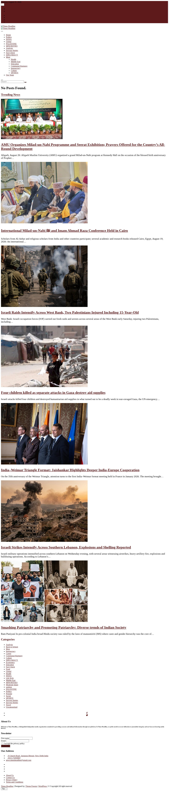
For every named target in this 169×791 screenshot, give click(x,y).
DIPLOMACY (12, 55)
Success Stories (12, 50)
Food (8, 669)
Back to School (12, 647)
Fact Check (10, 53)
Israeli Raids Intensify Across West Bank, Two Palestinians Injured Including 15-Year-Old (70, 312)
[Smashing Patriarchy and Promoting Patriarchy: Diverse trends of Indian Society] (44, 621)
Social (8, 696)
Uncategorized (11, 707)
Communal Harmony (19, 66)
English (9, 9)
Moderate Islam (12, 685)
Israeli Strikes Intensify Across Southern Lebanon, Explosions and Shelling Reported (66, 547)
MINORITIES (11, 46)
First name (5, 738)
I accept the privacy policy (13, 743)
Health (13, 59)
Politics (9, 37)
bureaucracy (15, 68)
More (8, 57)
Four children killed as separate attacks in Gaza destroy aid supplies (53, 393)
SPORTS (14, 73)
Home (8, 35)
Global (8, 42)
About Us (10, 775)
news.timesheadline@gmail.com (18, 760)
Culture (14, 70)
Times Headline (7, 786)
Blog (8, 649)
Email (3, 741)
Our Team (10, 75)
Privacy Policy (11, 780)
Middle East (15, 62)
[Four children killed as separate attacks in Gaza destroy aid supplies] (44, 386)
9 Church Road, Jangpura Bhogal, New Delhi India (27, 756)
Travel (8, 705)
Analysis (9, 48)
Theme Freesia (31, 786)
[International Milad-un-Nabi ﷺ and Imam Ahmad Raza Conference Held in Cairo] (44, 223)
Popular (9, 694)
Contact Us (10, 778)
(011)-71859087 (14, 758)
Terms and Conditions (14, 782)
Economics (10, 662)
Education (15, 64)
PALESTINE (11, 44)
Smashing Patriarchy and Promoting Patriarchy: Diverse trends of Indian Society (63, 627)
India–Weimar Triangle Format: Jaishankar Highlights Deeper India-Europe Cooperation (70, 470)
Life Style (10, 678)
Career (8, 654)
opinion (9, 687)
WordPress (42, 786)
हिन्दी (8, 11)
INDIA (9, 39)
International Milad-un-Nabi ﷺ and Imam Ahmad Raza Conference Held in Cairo (64, 230)
